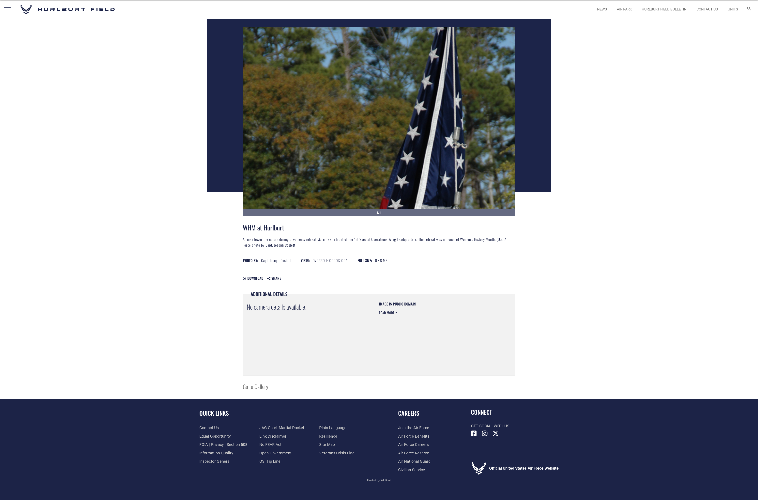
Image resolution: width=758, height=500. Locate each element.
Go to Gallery (255, 386)
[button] (6, 9)
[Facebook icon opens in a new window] (474, 433)
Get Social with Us (490, 426)
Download (254, 278)
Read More (387, 312)
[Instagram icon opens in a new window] (485, 433)
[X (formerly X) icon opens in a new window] (496, 433)
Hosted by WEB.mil (379, 480)
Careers (408, 413)
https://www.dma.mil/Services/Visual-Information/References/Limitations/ (425, 338)
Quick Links (214, 413)
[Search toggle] (748, 9)
